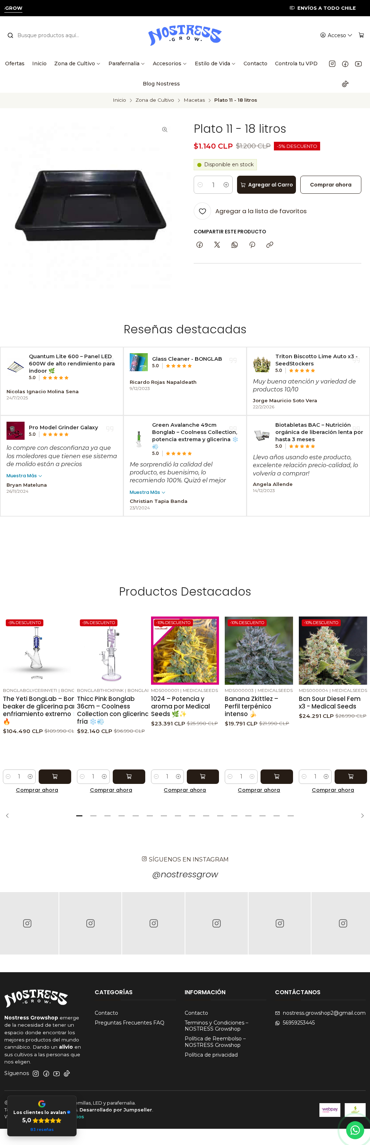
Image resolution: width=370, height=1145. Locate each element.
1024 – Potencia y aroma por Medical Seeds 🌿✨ (180, 706)
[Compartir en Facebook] (200, 245)
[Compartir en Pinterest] (252, 245)
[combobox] (47, 35)
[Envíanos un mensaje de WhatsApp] (355, 1130)
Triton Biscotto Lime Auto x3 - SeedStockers (316, 360)
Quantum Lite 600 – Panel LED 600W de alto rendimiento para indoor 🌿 (72, 363)
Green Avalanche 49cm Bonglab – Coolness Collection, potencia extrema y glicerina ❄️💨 (195, 435)
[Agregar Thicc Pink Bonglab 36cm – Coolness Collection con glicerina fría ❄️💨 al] (129, 776)
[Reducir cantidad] (200, 184)
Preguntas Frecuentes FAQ (129, 1022)
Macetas (194, 100)
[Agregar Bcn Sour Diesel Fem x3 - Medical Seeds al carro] (351, 776)
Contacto (106, 1013)
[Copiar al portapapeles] (270, 245)
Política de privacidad (211, 1055)
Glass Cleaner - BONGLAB (187, 359)
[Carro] (361, 35)
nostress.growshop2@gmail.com (324, 1013)
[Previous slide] (9, 816)
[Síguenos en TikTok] (345, 84)
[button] (79, 816)
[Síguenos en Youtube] (358, 63)
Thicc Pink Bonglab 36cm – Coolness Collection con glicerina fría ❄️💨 (113, 710)
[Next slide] (360, 816)
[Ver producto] (16, 367)
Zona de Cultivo (154, 100)
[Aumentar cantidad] (226, 184)
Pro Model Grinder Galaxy (63, 427)
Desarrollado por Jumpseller (115, 1110)
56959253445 (299, 1022)
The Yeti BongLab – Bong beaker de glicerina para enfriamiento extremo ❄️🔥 (41, 710)
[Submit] (10, 35)
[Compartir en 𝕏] (217, 245)
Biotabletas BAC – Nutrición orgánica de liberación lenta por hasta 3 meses (319, 432)
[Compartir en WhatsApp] (235, 245)
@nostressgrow (185, 874)
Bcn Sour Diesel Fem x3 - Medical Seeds (330, 703)
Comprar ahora (37, 790)
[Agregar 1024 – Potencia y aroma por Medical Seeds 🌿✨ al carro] (203, 776)
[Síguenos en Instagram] (332, 63)
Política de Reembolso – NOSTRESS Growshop (215, 1041)
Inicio (119, 100)
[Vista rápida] (65, 649)
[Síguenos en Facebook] (345, 63)
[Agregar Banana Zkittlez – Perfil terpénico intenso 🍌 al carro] (277, 776)
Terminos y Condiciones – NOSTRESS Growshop (216, 1025)
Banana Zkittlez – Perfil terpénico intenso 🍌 (251, 706)
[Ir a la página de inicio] (185, 35)
